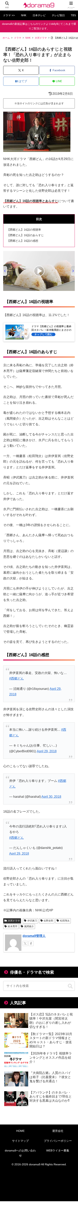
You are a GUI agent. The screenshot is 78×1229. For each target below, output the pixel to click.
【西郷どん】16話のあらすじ (25, 235)
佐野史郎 (48, 920)
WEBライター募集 (57, 1150)
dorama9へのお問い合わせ (20, 1153)
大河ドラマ (14, 920)
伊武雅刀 (32, 920)
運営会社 (57, 1130)
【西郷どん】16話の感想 (22, 240)
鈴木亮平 (12, 926)
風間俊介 (29, 926)
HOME (20, 1130)
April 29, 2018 (47, 751)
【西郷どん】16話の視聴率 (24, 229)
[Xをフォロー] (25, 943)
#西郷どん (16, 678)
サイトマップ (20, 1140)
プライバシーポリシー (58, 1140)
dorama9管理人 (34, 936)
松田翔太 (65, 920)
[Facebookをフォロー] (31, 943)
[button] (70, 986)
